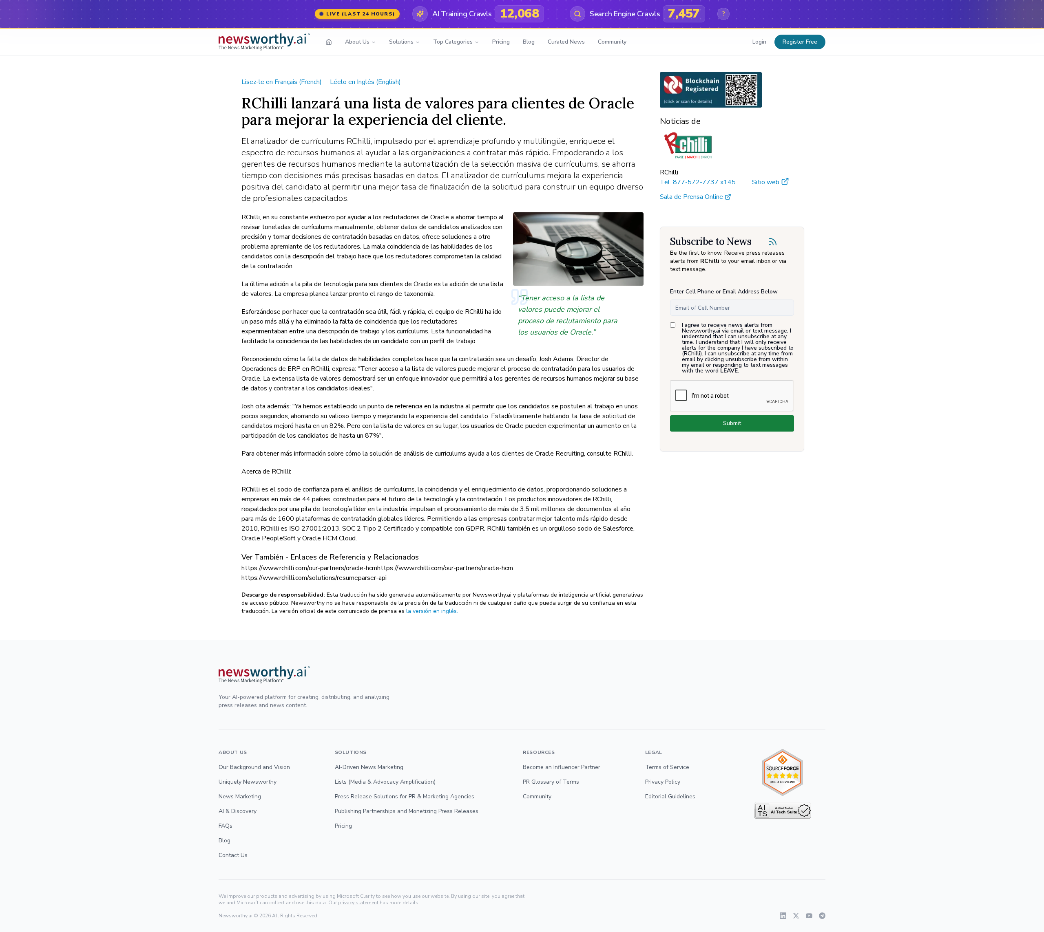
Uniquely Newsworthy (247, 782)
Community (612, 42)
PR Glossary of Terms (551, 782)
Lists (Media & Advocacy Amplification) (385, 782)
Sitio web (765, 182)
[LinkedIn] (783, 915)
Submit (732, 423)
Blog (529, 42)
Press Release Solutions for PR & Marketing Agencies (404, 796)
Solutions (401, 42)
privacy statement (358, 902)
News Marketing (240, 796)
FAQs (225, 826)
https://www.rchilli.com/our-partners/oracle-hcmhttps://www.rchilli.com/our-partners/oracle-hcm (377, 568)
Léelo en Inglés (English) (365, 81)
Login (759, 42)
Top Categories (453, 42)
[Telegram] (822, 915)
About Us (357, 42)
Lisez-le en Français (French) (281, 81)
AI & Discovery (238, 811)
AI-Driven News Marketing (369, 767)
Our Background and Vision (254, 767)
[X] (796, 915)
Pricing (501, 42)
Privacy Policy (662, 782)
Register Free (800, 42)
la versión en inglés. (432, 611)
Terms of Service (667, 767)
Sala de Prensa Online (691, 196)
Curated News (566, 42)
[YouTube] (809, 915)
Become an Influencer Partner (561, 767)
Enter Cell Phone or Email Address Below (724, 291)
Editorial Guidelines (670, 796)
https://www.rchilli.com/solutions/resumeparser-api (314, 577)
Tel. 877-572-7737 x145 (698, 182)
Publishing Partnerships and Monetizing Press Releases (406, 811)
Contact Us (233, 855)
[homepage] (329, 42)
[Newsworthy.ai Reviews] (782, 772)
